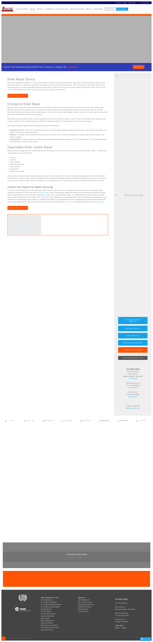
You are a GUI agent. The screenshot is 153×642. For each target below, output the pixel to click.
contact (10, 90)
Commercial (49, 9)
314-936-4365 (144, 2)
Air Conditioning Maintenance (51, 604)
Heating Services (46, 609)
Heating (32, 9)
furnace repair (44, 193)
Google (132, 408)
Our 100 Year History (85, 602)
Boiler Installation (47, 623)
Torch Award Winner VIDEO (133, 358)
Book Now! (122, 9)
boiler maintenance (33, 90)
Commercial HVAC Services (50, 627)
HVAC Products (83, 609)
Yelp (138, 408)
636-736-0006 (132, 397)
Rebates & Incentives (77, 9)
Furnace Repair (46, 611)
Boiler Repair (45, 618)
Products (40, 9)
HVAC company (37, 49)
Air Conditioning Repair (49, 602)
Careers (124, 2)
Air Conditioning (22, 9)
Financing (118, 2)
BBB (127, 408)
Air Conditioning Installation (50, 607)
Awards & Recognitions (86, 604)
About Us (89, 9)
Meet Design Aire (84, 600)
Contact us (69, 202)
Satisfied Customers (85, 607)
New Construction (61, 9)
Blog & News (132, 2)
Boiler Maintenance (47, 621)
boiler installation (42, 197)
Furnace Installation (48, 616)
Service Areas (98, 9)
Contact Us (110, 9)
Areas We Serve (83, 611)
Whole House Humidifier (49, 625)
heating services (97, 202)
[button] (3, 638)
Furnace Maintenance (48, 614)
